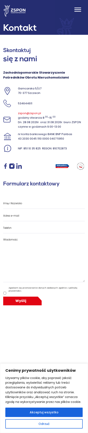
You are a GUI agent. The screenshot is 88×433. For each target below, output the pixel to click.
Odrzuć (44, 424)
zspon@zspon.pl (29, 113)
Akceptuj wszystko (44, 412)
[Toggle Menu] (77, 10)
